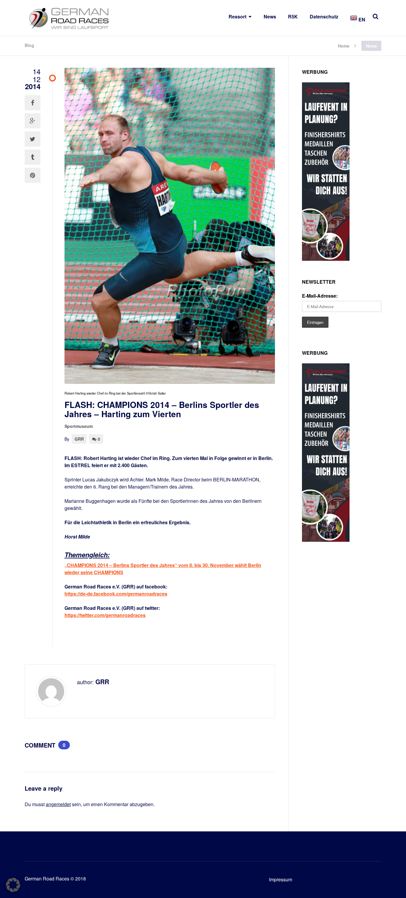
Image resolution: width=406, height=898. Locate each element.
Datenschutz (324, 16)
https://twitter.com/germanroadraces (105, 615)
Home (344, 45)
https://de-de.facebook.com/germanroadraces (115, 593)
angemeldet (58, 804)
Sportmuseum (78, 426)
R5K (293, 16)
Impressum (280, 879)
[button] (13, 885)
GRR (79, 439)
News (270, 16)
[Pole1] (326, 258)
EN (361, 19)
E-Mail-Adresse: (320, 295)
